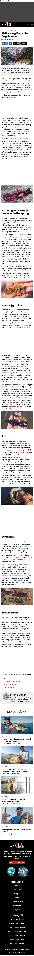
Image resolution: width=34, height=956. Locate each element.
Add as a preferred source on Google (20, 43)
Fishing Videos (17, 910)
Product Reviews (17, 902)
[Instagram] (23, 862)
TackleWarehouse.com (12, 681)
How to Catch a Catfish (17, 931)
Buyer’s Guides (17, 906)
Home (3, 30)
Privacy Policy (24, 949)
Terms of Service (11, 949)
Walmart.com (9, 687)
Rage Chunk (19, 396)
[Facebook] (11, 862)
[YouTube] (19, 862)
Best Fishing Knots (17, 943)
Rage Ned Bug (13, 407)
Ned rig (5, 443)
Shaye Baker (18, 695)
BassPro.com (8, 678)
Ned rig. (22, 629)
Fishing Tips (17, 894)
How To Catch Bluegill (17, 927)
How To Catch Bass (17, 919)
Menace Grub (9, 398)
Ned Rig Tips (12, 30)
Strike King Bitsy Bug (11, 373)
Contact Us (17, 890)
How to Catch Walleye (17, 935)
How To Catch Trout (17, 939)
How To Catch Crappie (17, 923)
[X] (15, 862)
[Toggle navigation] (32, 23)
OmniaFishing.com (10, 684)
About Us (17, 886)
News (17, 898)
